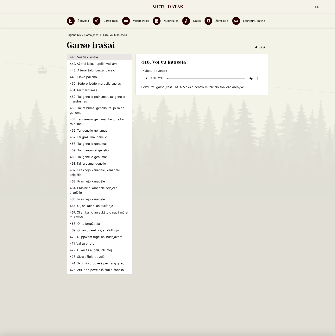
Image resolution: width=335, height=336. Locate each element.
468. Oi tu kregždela (85, 224)
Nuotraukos (170, 20)
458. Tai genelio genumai (88, 144)
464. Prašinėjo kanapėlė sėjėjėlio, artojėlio (94, 190)
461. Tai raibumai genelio (88, 163)
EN (317, 6)
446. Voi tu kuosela (84, 57)
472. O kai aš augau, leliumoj (91, 250)
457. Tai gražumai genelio (88, 137)
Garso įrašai (110, 20)
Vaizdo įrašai (140, 20)
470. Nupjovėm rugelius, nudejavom (96, 237)
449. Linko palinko (83, 77)
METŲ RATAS (167, 7)
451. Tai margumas (83, 90)
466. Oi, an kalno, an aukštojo (91, 206)
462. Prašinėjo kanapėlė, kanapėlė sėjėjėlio (95, 172)
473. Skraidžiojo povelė (87, 257)
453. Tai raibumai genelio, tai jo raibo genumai (97, 110)
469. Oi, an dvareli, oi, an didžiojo (94, 230)
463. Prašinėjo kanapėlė (87, 181)
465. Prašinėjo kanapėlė (87, 199)
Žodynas (83, 20)
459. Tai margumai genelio (89, 150)
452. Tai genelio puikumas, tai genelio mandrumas (97, 99)
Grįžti (263, 47)
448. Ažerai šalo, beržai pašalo (92, 70)
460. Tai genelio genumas (88, 157)
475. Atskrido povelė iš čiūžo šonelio (97, 270)
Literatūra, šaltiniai (254, 20)
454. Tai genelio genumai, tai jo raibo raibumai (97, 121)
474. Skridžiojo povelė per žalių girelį (97, 263)
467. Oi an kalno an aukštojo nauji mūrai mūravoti (99, 214)
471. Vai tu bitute (82, 243)
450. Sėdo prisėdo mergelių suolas (95, 83)
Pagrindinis (74, 34)
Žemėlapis (221, 20)
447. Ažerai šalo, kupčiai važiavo (94, 64)
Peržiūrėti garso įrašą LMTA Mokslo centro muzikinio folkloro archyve (192, 87)
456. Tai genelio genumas (88, 130)
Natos (196, 20)
